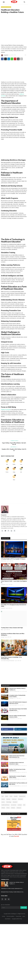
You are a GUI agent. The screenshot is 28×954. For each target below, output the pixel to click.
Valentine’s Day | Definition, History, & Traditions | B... (17, 689)
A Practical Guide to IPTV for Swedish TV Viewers (13, 559)
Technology (8, 802)
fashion (3, 799)
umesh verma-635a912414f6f (14, 691)
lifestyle (3, 807)
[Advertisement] (14, 29)
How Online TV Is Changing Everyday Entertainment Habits (13, 605)
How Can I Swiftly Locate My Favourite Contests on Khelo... (17, 716)
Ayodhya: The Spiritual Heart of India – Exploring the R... (17, 770)
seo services (13, 805)
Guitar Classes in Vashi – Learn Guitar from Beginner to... (14, 581)
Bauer (2, 629)
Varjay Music (3, 584)
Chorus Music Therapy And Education (7, 660)
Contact (3, 916)
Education (15, 802)
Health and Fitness (5, 805)
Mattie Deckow (3, 560)
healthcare (14, 799)
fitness (8, 807)
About (23, 916)
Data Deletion (8, 918)
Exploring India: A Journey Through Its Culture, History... (17, 777)
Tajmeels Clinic (22, 796)
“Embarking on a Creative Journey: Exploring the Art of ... (12, 888)
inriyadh (15, 796)
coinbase (19, 805)
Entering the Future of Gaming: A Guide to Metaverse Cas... (12, 891)
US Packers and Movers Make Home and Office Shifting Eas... (12, 634)
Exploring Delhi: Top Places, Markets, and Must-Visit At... (18, 783)
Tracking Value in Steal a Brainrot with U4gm (12, 627)
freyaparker (6, 55)
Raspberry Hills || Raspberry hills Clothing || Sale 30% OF (14, 450)
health (6, 796)
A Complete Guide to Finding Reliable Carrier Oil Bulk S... (17, 696)
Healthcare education (5, 409)
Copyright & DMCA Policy (17, 918)
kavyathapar (11, 698)
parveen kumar (12, 718)
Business (8, 799)
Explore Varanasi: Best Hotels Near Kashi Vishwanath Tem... (16, 756)
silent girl (2, 637)
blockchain (20, 799)
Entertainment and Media (6, 7)
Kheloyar (13, 807)
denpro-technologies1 (13, 705)
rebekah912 (3, 608)
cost (2, 796)
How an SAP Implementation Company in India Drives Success (18, 703)
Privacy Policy (18, 916)
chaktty (10, 711)
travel (11, 796)
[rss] (8, 899)
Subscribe (23, 907)
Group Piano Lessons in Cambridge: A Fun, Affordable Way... (11, 658)
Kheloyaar (19, 807)
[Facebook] (2, 899)
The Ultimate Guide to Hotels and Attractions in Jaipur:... (16, 763)
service (3, 802)
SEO (24, 805)
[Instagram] (5, 899)
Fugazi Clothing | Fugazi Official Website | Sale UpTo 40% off (14, 443)
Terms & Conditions (10, 916)
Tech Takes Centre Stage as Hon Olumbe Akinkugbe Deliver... (18, 709)
